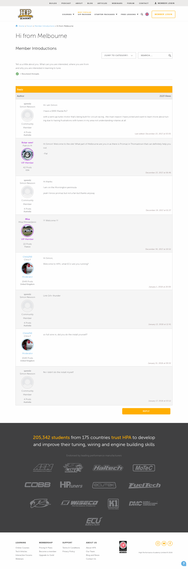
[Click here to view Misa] (27, 231)
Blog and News (92, 555)
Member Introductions (45, 26)
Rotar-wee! (27, 142)
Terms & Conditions (71, 548)
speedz (27, 103)
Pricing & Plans (45, 548)
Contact (144, 3)
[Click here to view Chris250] (27, 269)
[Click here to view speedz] (27, 116)
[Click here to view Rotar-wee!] (27, 155)
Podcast (66, 3)
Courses (67, 14)
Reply (20, 89)
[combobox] (119, 55)
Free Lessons (129, 14)
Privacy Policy (68, 551)
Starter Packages (105, 14)
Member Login (163, 14)
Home (21, 26)
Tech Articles (21, 551)
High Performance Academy (25, 14)
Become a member (47, 551)
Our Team (90, 551)
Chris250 (27, 256)
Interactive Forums (24, 555)
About (79, 3)
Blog (90, 3)
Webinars (117, 3)
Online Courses (22, 548)
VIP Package (84, 14)
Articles (102, 3)
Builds (53, 3)
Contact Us (91, 559)
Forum (130, 3)
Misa (27, 219)
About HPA (91, 548)
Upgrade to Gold (46, 555)
